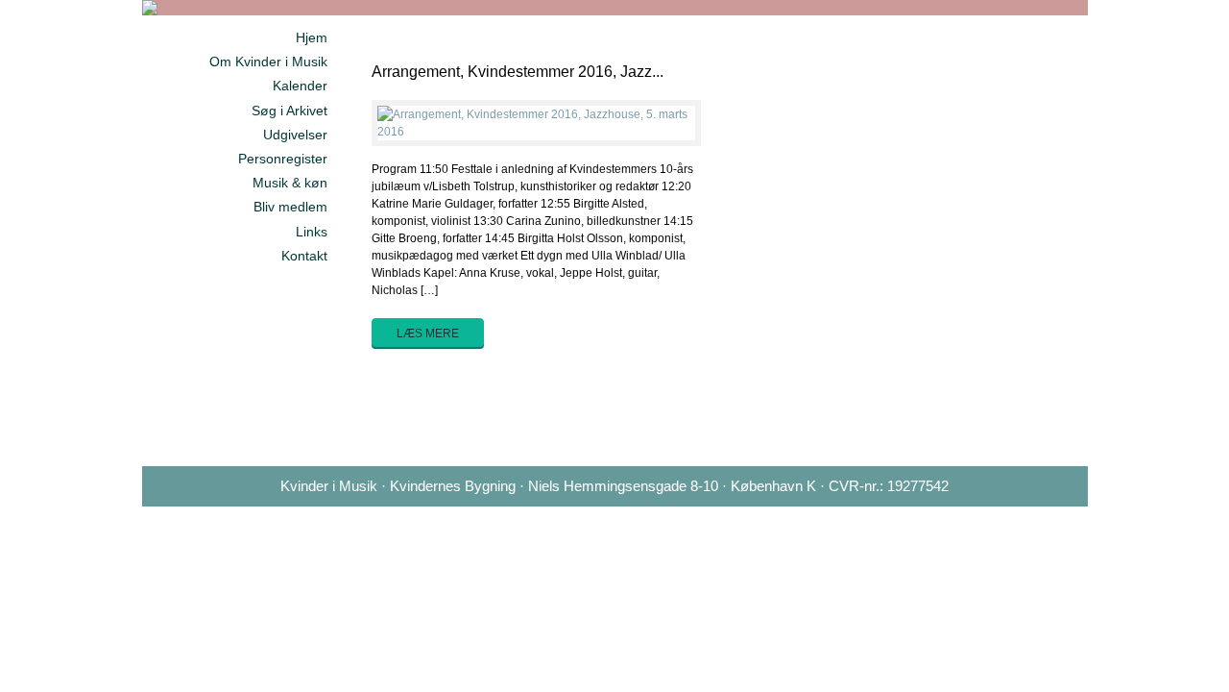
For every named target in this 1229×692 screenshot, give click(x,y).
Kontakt (304, 255)
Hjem (311, 37)
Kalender (300, 85)
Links (311, 231)
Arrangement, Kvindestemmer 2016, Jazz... (517, 71)
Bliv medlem (290, 206)
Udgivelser (295, 134)
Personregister (282, 158)
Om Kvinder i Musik (268, 61)
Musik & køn (290, 182)
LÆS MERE (428, 333)
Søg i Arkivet (289, 110)
